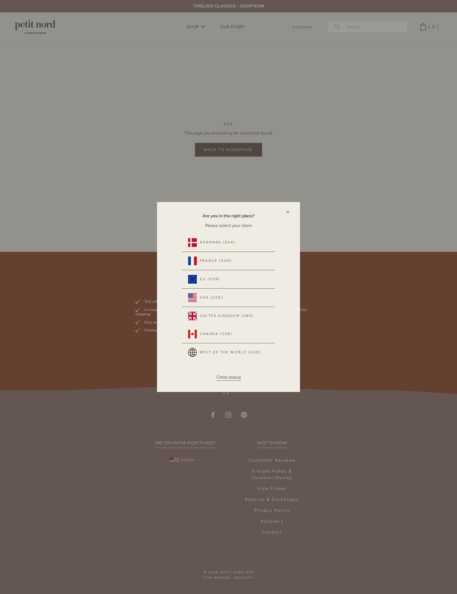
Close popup (228, 377)
